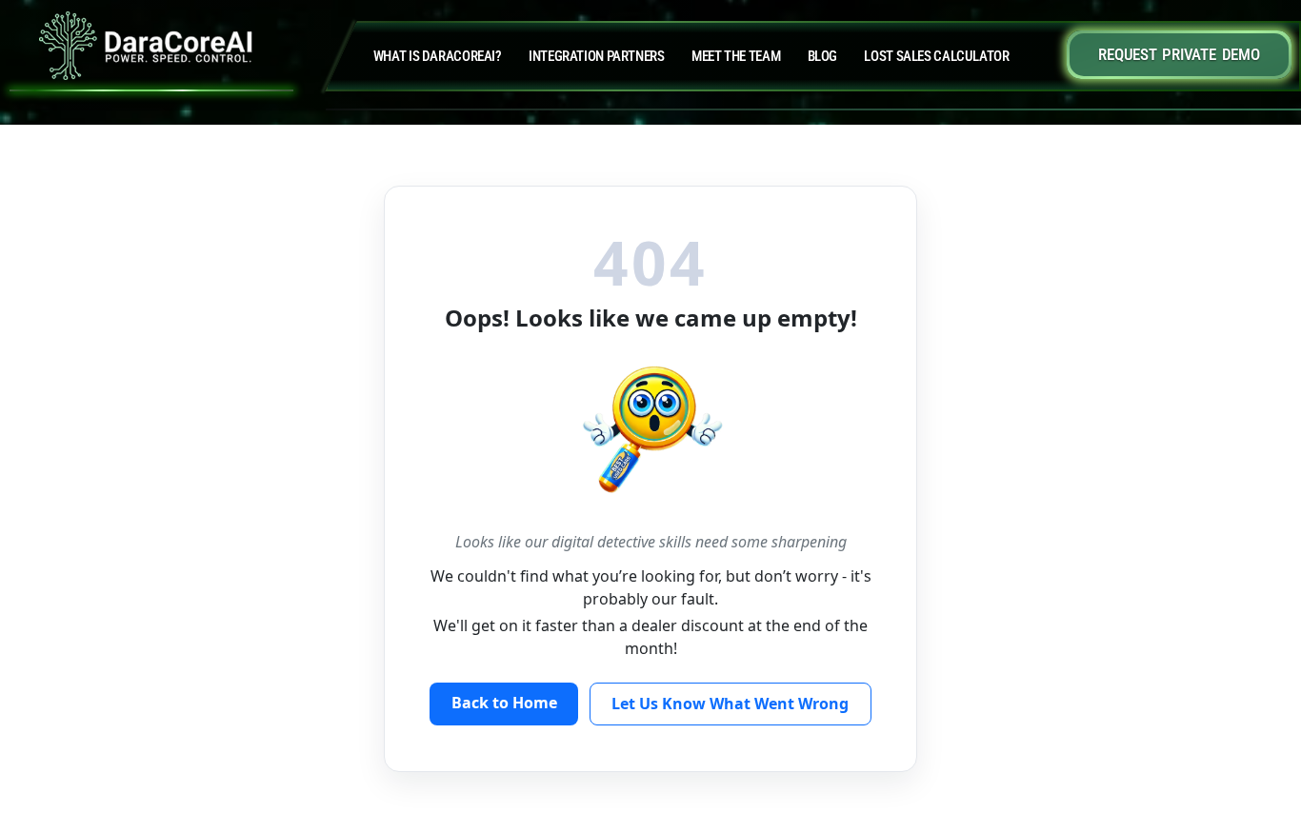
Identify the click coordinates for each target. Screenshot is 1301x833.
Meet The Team (735, 56)
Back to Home (504, 702)
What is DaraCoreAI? (437, 56)
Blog (823, 56)
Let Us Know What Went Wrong (730, 703)
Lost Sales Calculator (936, 56)
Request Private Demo (1178, 54)
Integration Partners (597, 56)
